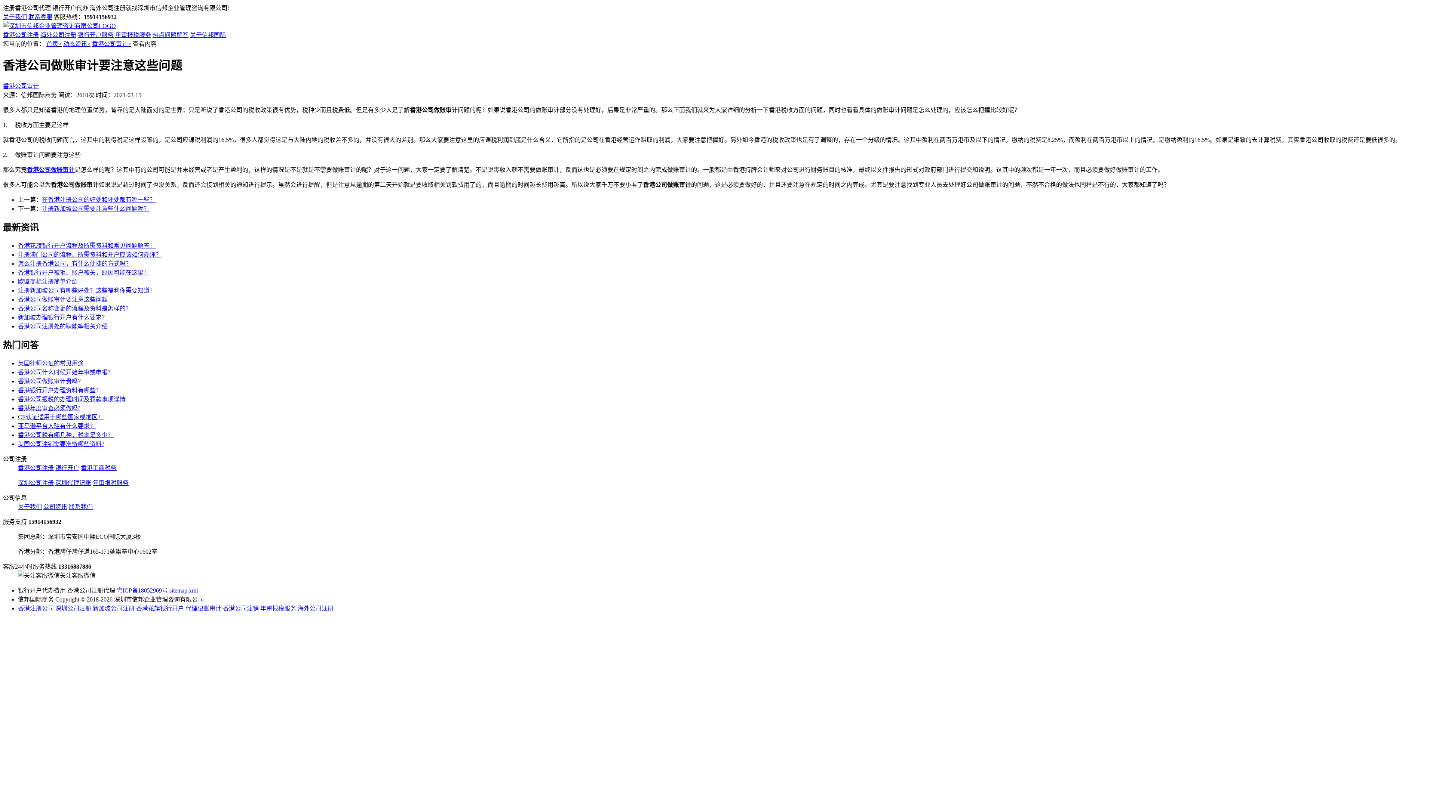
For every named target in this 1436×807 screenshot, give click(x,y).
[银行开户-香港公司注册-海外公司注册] (59, 26)
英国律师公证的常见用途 (51, 363)
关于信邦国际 (208, 35)
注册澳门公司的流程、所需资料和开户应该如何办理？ (90, 254)
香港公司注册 (21, 35)
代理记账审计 (203, 608)
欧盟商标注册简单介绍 (48, 281)
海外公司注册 (58, 35)
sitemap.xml (183, 590)
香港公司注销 (241, 608)
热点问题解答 (170, 35)
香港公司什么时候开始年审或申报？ (66, 372)
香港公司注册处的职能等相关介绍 (63, 326)
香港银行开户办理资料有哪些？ (60, 390)
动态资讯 (75, 44)
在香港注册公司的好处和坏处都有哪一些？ (99, 200)
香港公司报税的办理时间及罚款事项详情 (72, 399)
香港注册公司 (36, 608)
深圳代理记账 (73, 483)
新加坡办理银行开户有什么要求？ (63, 317)
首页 (52, 44)
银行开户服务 (96, 35)
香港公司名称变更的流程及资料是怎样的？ (75, 308)
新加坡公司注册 (114, 608)
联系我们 (81, 507)
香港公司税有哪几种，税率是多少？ (66, 435)
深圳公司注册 (36, 483)
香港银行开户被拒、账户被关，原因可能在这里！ (84, 272)
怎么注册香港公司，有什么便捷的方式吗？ (75, 263)
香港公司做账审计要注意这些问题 (63, 299)
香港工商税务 (99, 468)
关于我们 (15, 17)
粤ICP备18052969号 (142, 590)
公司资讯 (55, 507)
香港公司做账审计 (51, 170)
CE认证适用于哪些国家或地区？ (61, 417)
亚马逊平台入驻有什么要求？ (57, 426)
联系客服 (40, 17)
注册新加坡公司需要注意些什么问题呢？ (96, 208)
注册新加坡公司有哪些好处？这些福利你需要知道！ (87, 290)
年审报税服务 (133, 35)
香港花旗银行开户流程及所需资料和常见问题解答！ (87, 245)
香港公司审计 (110, 44)
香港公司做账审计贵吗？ (51, 381)
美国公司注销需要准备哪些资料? (61, 444)
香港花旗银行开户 (160, 608)
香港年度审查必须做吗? (49, 408)
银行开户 (67, 468)
